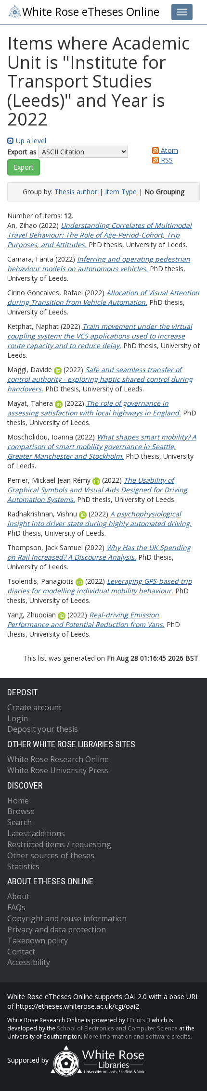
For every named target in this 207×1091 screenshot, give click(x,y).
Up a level (30, 140)
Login (17, 718)
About (18, 896)
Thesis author (75, 191)
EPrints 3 (138, 1020)
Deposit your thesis (42, 729)
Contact (21, 951)
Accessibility (28, 962)
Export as (22, 151)
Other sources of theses (50, 855)
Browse (21, 811)
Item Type (121, 191)
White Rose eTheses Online (90, 11)
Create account (34, 707)
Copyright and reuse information (67, 918)
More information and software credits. (138, 1036)
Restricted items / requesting (59, 844)
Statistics (23, 866)
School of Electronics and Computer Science (117, 1028)
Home (18, 800)
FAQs (16, 907)
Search (19, 822)
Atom (168, 150)
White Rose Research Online (58, 759)
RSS (166, 159)
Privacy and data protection (56, 929)
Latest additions (36, 833)
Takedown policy (37, 940)
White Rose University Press (58, 770)
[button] (23, 167)
